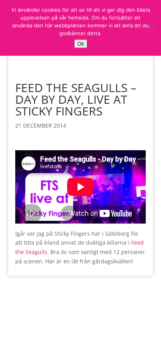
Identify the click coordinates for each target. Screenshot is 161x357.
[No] (151, 28)
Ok (80, 44)
